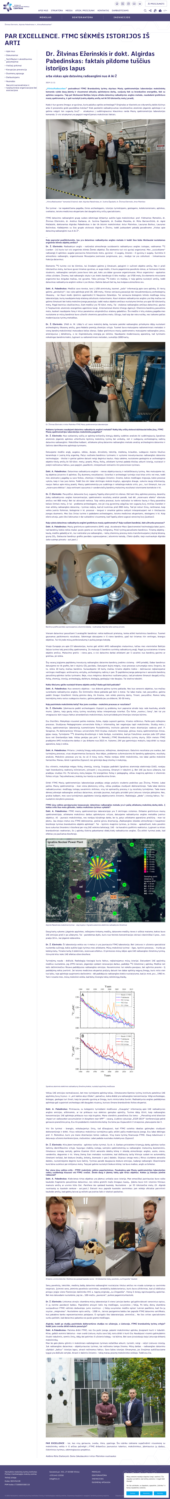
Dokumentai (12, 55)
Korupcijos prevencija (16, 69)
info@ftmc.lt (54, 1478)
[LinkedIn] (122, 3)
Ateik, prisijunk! (85, 10)
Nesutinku (146, 1493)
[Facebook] (117, 3)
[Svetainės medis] (150, 10)
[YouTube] (134, 3)
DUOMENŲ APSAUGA (101, 1482)
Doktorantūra (82, 17)
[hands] (155, 10)
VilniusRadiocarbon (56, 88)
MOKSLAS (96, 1471)
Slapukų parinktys (121, 1496)
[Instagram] (128, 3)
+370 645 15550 (56, 1475)
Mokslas (46, 17)
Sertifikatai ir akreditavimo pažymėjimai (19, 60)
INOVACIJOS (98, 1478)
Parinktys (160, 1493)
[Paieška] (145, 10)
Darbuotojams (120, 10)
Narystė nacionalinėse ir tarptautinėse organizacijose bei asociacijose (21, 88)
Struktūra (57, 10)
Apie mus (43, 10)
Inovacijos (122, 17)
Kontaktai (103, 10)
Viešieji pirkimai (14, 65)
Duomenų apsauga (15, 73)
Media (69, 10)
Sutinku (132, 1493)
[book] (160, 10)
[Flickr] (140, 3)
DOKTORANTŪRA (99, 1475)
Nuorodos (10, 81)
